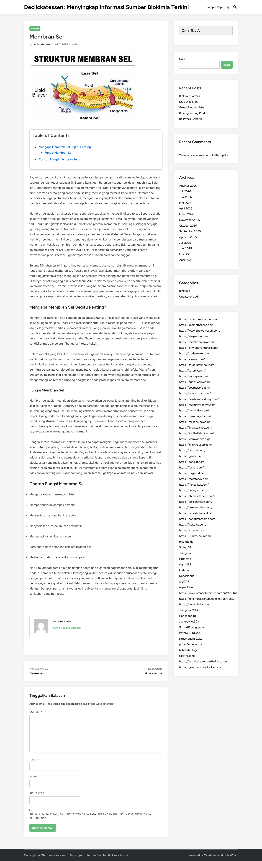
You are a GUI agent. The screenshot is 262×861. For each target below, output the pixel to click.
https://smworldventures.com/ (198, 347)
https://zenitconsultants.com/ (198, 319)
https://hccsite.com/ (192, 450)
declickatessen (41, 44)
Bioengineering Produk (193, 113)
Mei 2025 (185, 254)
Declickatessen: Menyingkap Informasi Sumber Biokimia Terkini (106, 7)
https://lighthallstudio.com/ (196, 433)
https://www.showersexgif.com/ (199, 330)
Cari (182, 59)
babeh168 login (189, 650)
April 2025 (185, 260)
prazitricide (186, 541)
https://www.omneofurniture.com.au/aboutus (208, 593)
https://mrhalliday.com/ (194, 410)
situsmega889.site (190, 638)
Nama (34, 759)
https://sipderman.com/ (194, 353)
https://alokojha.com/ (192, 524)
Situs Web (36, 793)
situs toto (185, 558)
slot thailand (187, 655)
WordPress (210, 855)
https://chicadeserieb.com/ (196, 496)
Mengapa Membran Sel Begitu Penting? (66, 147)
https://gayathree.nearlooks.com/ (200, 667)
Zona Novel (191, 30)
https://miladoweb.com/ (194, 422)
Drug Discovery (188, 101)
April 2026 (185, 208)
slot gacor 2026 (189, 610)
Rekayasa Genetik (190, 119)
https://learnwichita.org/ (194, 439)
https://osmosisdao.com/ (195, 393)
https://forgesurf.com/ (193, 473)
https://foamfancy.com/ (194, 479)
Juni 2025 (185, 248)
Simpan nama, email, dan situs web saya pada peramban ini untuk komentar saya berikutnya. (90, 816)
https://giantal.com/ (191, 456)
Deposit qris (186, 576)
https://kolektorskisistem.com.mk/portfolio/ (206, 598)
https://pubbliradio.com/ (194, 382)
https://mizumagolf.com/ (195, 416)
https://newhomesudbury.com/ (199, 399)
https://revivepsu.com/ (193, 376)
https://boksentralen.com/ (195, 501)
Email (34, 776)
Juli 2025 (185, 242)
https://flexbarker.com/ (194, 484)
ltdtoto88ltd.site (189, 633)
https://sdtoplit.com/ (192, 370)
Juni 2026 (185, 197)
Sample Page (215, 7)
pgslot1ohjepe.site (190, 644)
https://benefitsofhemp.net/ (197, 519)
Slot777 (184, 581)
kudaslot (184, 570)
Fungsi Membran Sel (58, 152)
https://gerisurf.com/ (192, 461)
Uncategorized (188, 296)
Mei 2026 (185, 202)
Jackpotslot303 (189, 621)
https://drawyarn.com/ (193, 490)
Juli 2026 (185, 191)
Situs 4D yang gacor (192, 627)
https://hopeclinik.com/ (194, 604)
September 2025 (190, 231)
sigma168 (185, 564)
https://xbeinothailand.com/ (197, 325)
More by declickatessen (66, 627)
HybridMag (230, 855)
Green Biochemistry (191, 107)
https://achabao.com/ (193, 530)
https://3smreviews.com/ (195, 536)
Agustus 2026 (188, 185)
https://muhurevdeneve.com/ (198, 404)
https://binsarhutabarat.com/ (197, 513)
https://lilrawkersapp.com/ (195, 427)
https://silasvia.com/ (192, 359)
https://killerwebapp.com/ (195, 444)
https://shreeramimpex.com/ (197, 365)
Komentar (38, 711)
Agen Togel (186, 587)
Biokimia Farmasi (190, 96)
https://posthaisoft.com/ (194, 387)
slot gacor (185, 553)
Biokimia (35, 28)
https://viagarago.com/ (193, 336)
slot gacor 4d (187, 615)
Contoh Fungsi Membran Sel (58, 159)
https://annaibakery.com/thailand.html (203, 661)
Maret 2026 (186, 214)
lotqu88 (185, 547)
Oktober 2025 (188, 225)
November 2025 (189, 220)
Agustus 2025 (188, 237)
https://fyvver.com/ (191, 467)
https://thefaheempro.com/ (196, 342)
